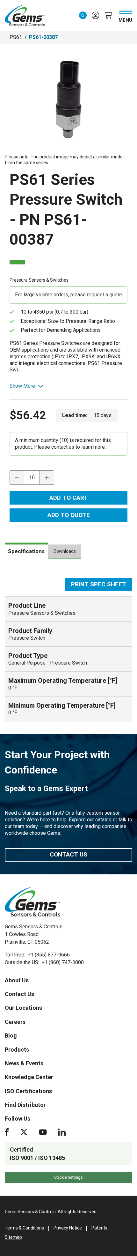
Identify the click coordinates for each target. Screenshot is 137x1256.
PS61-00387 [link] (43, 37)
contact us (62, 447)
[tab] (26, 551)
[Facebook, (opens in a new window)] (7, 1132)
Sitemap (13, 1237)
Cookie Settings (68, 1177)
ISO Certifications (28, 1091)
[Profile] (95, 15)
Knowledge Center (29, 1077)
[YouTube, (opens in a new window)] (42, 1132)
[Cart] (108, 15)
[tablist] (68, 554)
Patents (99, 1227)
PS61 (16, 37)
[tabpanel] (68, 649)
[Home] (32, 902)
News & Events (24, 1063)
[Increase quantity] (47, 477)
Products (17, 1049)
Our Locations (23, 1007)
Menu (125, 18)
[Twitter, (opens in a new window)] (24, 1132)
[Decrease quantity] (17, 477)
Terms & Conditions (24, 1227)
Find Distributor (25, 1104)
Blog (11, 1035)
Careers (15, 1021)
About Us (17, 980)
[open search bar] (83, 15)
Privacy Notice (68, 1227)
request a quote (104, 295)
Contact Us (68, 854)
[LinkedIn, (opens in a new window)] (62, 1132)
